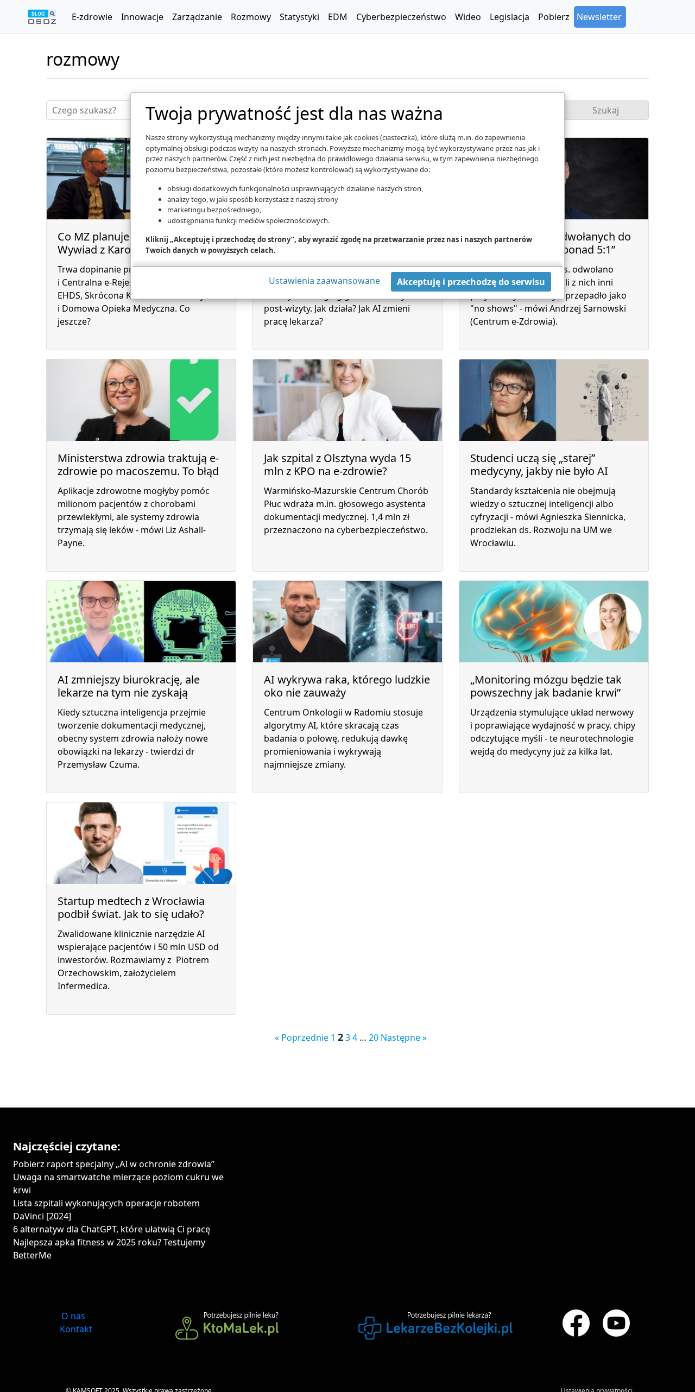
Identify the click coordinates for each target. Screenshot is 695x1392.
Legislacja (509, 17)
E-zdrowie (92, 17)
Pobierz (554, 17)
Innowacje (142, 17)
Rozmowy (251, 17)
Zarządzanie (197, 17)
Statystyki (299, 17)
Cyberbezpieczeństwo (401, 17)
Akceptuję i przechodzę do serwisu (471, 282)
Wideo (468, 17)
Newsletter (599, 17)
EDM (338, 17)
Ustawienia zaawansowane (324, 281)
